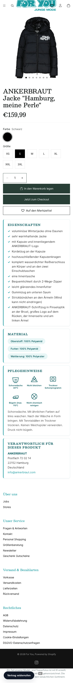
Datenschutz (11, 626)
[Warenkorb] (68, 5)
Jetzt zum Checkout (36, 199)
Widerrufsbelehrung (15, 620)
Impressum (9, 631)
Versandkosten (12, 582)
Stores (7, 507)
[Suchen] (12, 5)
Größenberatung (13, 544)
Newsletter (9, 550)
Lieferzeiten (10, 588)
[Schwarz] (7, 136)
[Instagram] (36, 662)
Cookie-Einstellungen (16, 637)
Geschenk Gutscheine (16, 555)
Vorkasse (8, 577)
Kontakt (7, 533)
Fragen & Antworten (15, 528)
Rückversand (11, 593)
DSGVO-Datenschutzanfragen (21, 642)
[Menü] (4, 5)
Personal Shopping (14, 539)
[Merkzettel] (52, 5)
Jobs (6, 501)
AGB (5, 615)
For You (30, 654)
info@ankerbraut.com (22, 472)
